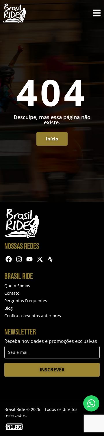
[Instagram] (19, 259)
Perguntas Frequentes (25, 300)
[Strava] (50, 259)
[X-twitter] (39, 259)
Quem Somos (17, 285)
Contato (11, 293)
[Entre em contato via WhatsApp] (91, 403)
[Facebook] (8, 259)
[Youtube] (29, 259)
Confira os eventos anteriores (32, 315)
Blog (8, 308)
